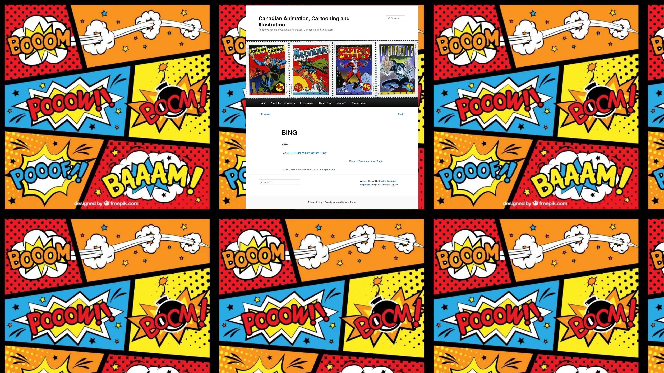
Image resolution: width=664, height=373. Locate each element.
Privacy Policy (358, 102)
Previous (264, 114)
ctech (308, 169)
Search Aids (325, 102)
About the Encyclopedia (283, 102)
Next (401, 114)
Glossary (341, 102)
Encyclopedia (307, 102)
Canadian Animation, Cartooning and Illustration (304, 21)
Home (262, 102)
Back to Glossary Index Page (365, 161)
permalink (330, 169)
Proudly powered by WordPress (340, 202)
